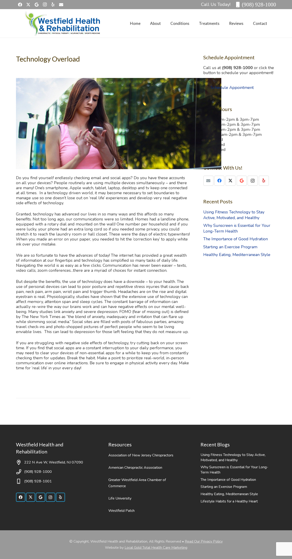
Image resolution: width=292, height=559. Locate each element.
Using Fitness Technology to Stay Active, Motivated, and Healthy (233, 214)
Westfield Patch (121, 510)
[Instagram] (45, 4)
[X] (28, 4)
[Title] (61, 4)
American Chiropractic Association (135, 467)
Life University (119, 498)
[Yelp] (53, 4)
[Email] (208, 181)
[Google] (36, 4)
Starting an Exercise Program (230, 247)
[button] (164, 23)
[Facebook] (20, 4)
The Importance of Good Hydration (235, 239)
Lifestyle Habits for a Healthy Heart (229, 501)
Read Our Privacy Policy (204, 541)
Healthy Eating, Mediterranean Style (236, 254)
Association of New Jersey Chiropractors (140, 455)
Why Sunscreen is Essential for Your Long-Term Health (236, 228)
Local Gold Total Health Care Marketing (156, 547)
